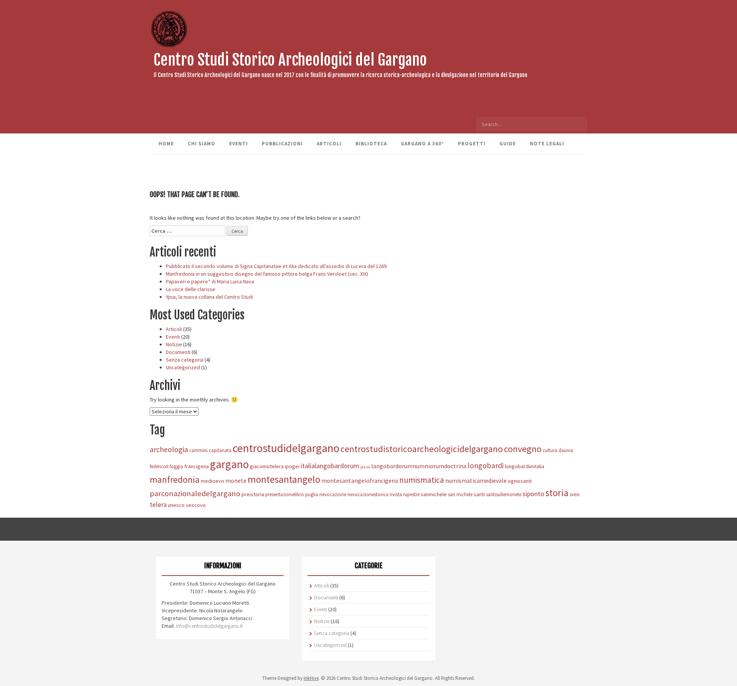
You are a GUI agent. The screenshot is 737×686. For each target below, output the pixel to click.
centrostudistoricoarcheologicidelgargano (421, 448)
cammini (198, 450)
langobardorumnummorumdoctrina (418, 466)
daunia (566, 450)
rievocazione (332, 494)
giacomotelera (267, 466)
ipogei (292, 466)
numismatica (421, 480)
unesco (176, 505)
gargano (229, 464)
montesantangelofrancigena (359, 480)
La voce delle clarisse (190, 289)
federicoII (159, 466)
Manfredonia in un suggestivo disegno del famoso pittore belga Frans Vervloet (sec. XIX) (267, 273)
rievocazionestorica (367, 494)
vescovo (196, 505)
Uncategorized (183, 367)
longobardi (486, 465)
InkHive (311, 678)
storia (556, 493)
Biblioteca (371, 143)
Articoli (329, 143)
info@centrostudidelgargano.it (209, 625)
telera (158, 504)
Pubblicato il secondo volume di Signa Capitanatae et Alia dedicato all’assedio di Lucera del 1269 (276, 266)
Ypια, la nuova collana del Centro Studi (209, 296)
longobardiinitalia (524, 466)
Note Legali (547, 143)
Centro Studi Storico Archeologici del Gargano (290, 59)
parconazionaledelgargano (195, 493)
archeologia (169, 449)
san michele (460, 494)
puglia (311, 494)
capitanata (220, 450)
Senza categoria (184, 359)
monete (235, 480)
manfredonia (175, 479)
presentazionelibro (284, 494)
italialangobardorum (330, 465)
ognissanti (520, 480)
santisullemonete (503, 494)
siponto (533, 493)
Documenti (178, 352)
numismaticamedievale (476, 480)
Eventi (238, 143)
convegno (523, 449)
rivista (396, 494)
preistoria (252, 494)
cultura (550, 450)
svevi (575, 494)
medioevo (212, 480)
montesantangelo (284, 479)
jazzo (365, 466)
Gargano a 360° (422, 143)
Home (166, 143)
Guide (507, 143)
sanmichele (434, 494)
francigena (196, 466)
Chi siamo (201, 143)
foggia (176, 466)
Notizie (174, 344)
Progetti (472, 143)
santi (479, 494)
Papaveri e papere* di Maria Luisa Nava (210, 281)
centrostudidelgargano (286, 448)
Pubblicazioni (282, 143)
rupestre (411, 494)
